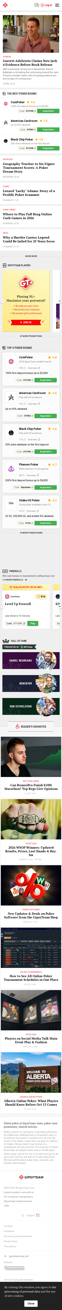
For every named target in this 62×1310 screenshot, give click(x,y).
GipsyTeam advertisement (18, 1201)
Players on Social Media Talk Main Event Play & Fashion (31, 1040)
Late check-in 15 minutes (17, 616)
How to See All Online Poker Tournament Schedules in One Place (31, 978)
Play (33, 623)
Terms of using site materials (18, 1279)
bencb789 (25, 683)
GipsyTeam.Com (26, 1188)
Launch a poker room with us (19, 1192)
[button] (59, 301)
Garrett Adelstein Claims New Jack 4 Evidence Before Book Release (30, 63)
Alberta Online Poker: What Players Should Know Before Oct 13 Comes (31, 1102)
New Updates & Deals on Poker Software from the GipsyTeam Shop (31, 915)
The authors (10, 1246)
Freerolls (15, 571)
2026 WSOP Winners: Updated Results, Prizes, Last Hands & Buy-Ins (31, 851)
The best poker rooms (22, 93)
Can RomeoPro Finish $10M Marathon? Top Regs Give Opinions (31, 787)
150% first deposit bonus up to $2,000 (29, 106)
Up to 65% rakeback (21, 125)
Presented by (11, 647)
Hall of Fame (19, 640)
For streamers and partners (18, 1196)
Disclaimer (9, 1231)
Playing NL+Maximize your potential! (26, 298)
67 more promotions (31, 336)
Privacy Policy (10, 1241)
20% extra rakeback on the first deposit (30, 143)
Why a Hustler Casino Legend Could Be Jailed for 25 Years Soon (29, 239)
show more (31, 256)
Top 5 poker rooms (19, 347)
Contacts (8, 1226)
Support (31, 1215)
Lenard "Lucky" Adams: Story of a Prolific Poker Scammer (29, 193)
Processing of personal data (18, 1236)
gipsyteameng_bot (19, 1256)
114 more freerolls (12, 580)
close (31, 1303)
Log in (48, 5)
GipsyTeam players (19, 265)
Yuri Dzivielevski (21, 706)
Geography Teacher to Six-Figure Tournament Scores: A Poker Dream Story (29, 168)
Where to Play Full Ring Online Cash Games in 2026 (27, 216)
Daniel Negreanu (20, 660)
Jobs (6, 1205)
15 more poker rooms (31, 533)
